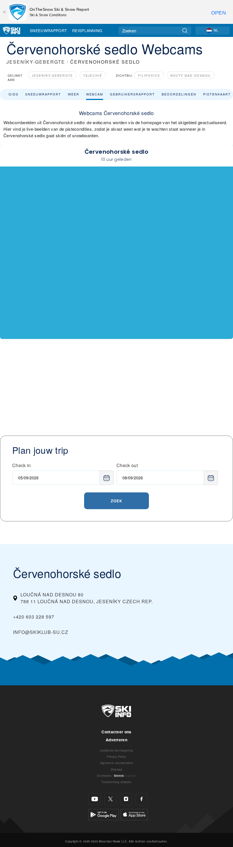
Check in (21, 465)
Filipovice (149, 75)
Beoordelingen (179, 94)
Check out (127, 465)
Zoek (116, 500)
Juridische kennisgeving (116, 750)
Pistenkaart (217, 94)
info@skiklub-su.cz (40, 632)
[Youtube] (95, 799)
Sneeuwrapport (48, 30)
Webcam (94, 94)
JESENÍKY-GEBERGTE (36, 62)
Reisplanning (87, 30)
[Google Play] (103, 814)
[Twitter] (110, 799)
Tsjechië (92, 75)
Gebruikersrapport (132, 94)
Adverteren (116, 739)
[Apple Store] (134, 814)
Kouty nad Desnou (190, 75)
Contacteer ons (116, 731)
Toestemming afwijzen (116, 782)
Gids (13, 94)
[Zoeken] (184, 30)
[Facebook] (142, 799)
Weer (73, 94)
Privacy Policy (116, 756)
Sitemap (116, 769)
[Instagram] (126, 799)
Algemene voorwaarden (116, 763)
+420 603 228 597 (33, 616)
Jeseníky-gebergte (52, 75)
